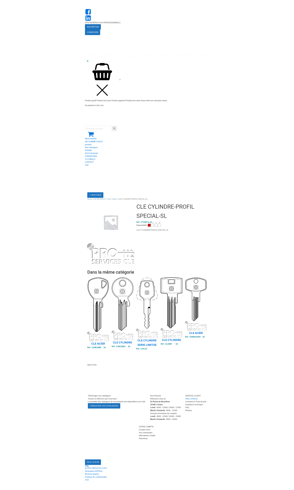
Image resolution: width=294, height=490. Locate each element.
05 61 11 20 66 (93, 462)
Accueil (90, 55)
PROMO (148, 55)
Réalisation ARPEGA (93, 471)
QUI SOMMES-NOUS (94, 142)
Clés (109, 199)
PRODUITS (120, 55)
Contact (203, 55)
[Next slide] (205, 320)
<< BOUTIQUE (95, 195)
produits (88, 145)
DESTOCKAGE (91, 153)
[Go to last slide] (89, 320)
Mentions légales (92, 474)
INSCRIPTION (93, 27)
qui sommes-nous (105, 55)
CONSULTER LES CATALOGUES (104, 406)
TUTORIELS (90, 159)
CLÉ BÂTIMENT (99, 199)
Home (89, 199)
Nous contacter (191, 399)
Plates (114, 199)
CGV (87, 480)
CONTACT (89, 162)
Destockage (161, 55)
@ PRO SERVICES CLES (96, 468)
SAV (87, 165)
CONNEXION (92, 32)
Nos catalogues (91, 147)
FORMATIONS (176, 55)
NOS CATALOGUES (134, 55)
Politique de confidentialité (96, 477)
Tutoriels (190, 55)
